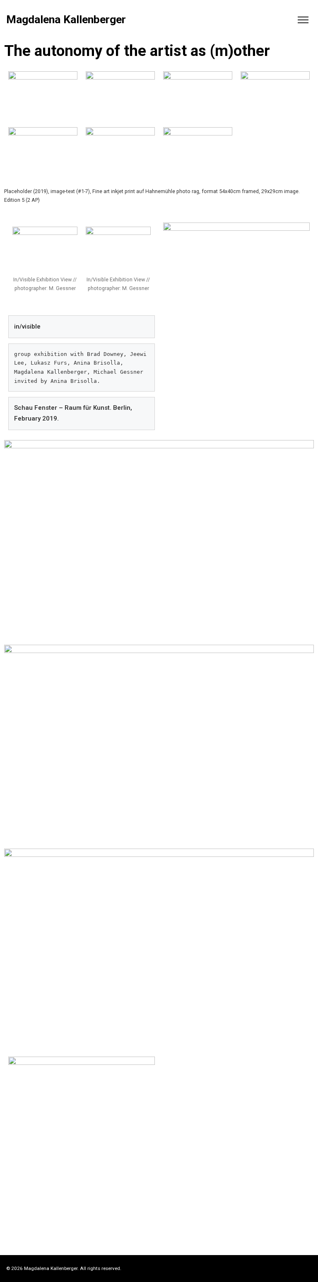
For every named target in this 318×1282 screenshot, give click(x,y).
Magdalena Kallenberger (66, 19)
